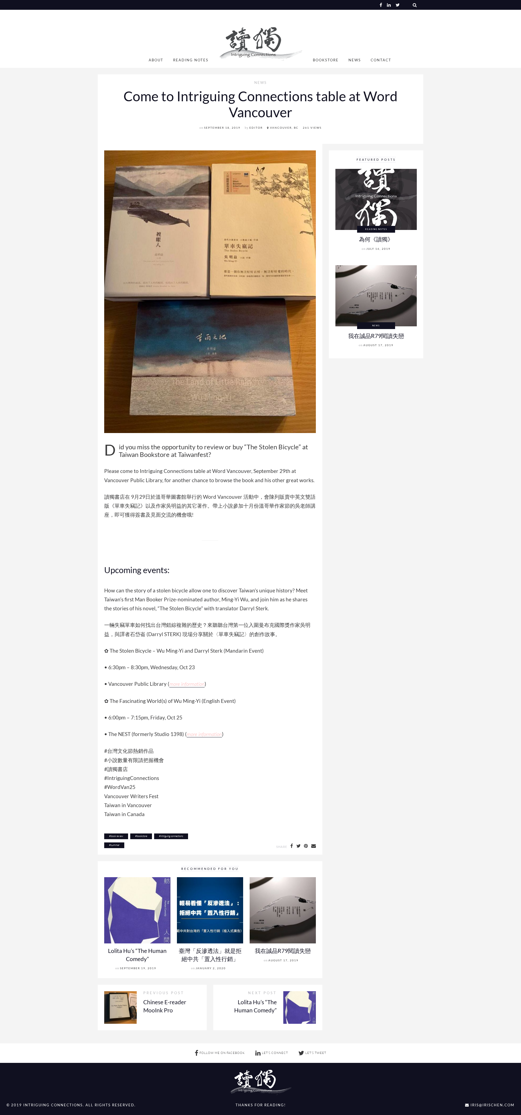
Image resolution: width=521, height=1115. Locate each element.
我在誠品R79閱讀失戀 (283, 950)
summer (115, 845)
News (354, 60)
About (156, 60)
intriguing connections (172, 836)
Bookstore (326, 60)
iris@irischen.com (491, 1105)
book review (117, 836)
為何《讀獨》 (376, 239)
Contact (381, 60)
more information (187, 684)
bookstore (142, 836)
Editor (256, 127)
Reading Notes (190, 60)
